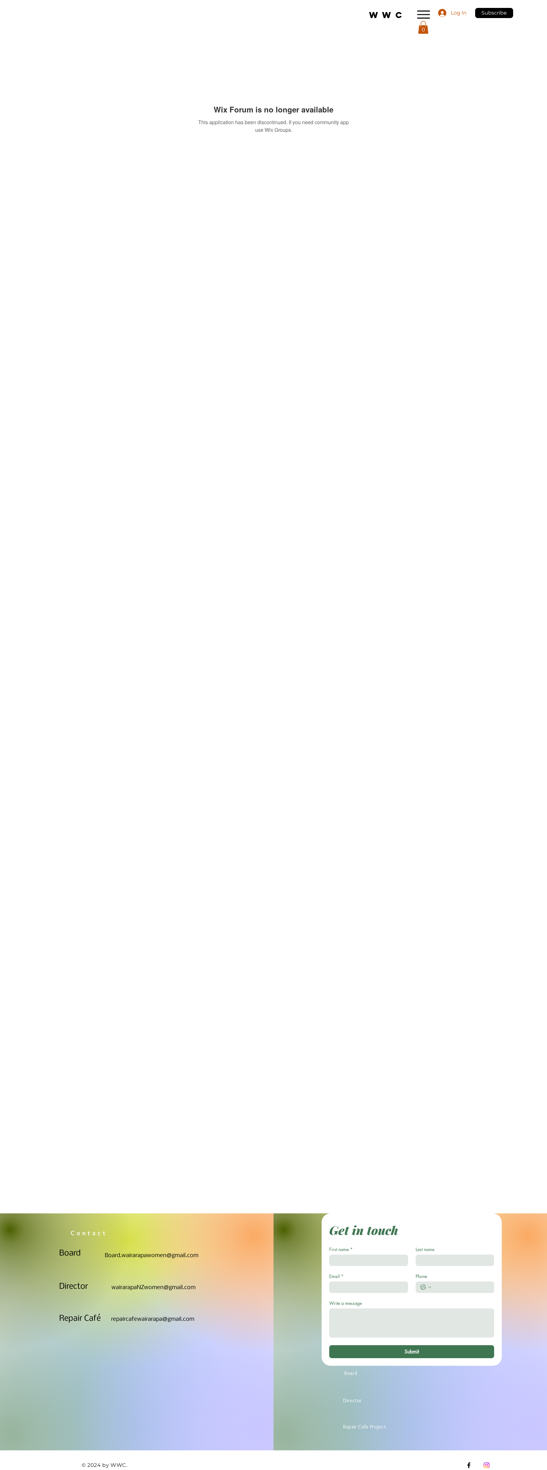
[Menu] (423, 14)
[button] (494, 13)
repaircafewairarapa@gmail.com (152, 1319)
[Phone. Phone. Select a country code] (425, 1287)
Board (70, 1253)
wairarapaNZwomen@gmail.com (153, 1288)
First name (341, 1249)
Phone (421, 1276)
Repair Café (80, 1318)
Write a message (345, 1303)
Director (73, 1286)
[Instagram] (486, 1465)
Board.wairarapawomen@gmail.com (151, 1256)
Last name (425, 1249)
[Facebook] (469, 1465)
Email (336, 1276)
